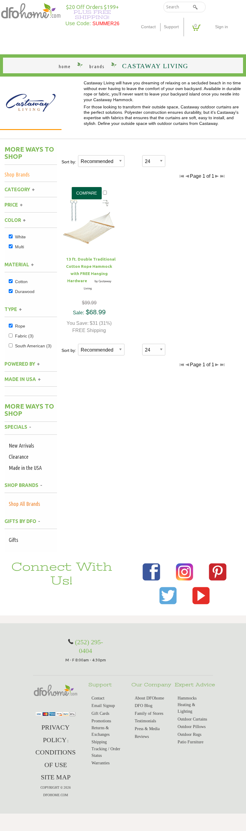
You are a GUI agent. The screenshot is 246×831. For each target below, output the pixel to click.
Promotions (101, 721)
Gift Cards (100, 713)
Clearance (18, 457)
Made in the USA (25, 468)
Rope (20, 326)
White (20, 236)
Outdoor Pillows (192, 726)
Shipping (99, 742)
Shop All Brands (24, 504)
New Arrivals (21, 446)
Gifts (13, 540)
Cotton (21, 281)
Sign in (221, 27)
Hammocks (187, 698)
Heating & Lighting (186, 708)
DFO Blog (143, 705)
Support (171, 27)
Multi (19, 246)
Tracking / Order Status (106, 752)
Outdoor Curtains (192, 719)
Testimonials (145, 721)
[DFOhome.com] (31, 10)
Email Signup (103, 705)
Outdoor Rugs (189, 734)
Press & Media (147, 729)
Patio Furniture (190, 742)
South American (33, 345)
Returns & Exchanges (101, 731)
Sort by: (69, 161)
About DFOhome (149, 698)
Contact (148, 27)
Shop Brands (17, 174)
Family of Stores (149, 713)
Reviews (142, 736)
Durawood (24, 291)
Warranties (101, 763)
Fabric (24, 336)
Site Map (55, 777)
